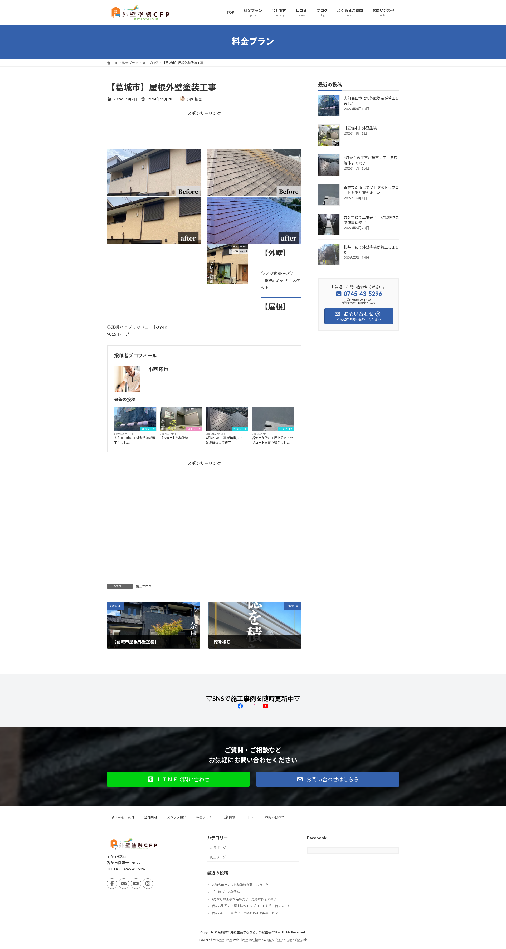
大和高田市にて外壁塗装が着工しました (134, 440)
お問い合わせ (274, 817)
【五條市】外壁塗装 (174, 438)
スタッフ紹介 (176, 817)
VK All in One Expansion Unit (287, 940)
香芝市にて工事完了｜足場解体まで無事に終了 (245, 913)
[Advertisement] (204, 132)
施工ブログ (194, 428)
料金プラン (204, 817)
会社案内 (150, 817)
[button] (178, 779)
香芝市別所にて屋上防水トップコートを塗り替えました (272, 440)
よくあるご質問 (123, 817)
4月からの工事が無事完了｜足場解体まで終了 (226, 440)
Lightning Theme (252, 940)
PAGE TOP (489, 916)
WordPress (224, 940)
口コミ (250, 817)
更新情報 (228, 817)
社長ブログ (148, 428)
